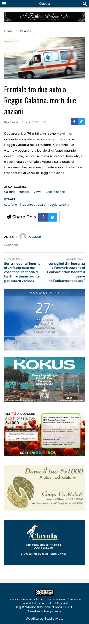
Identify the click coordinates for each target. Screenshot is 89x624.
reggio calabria (58, 204)
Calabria (9, 192)
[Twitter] (81, 121)
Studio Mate (54, 619)
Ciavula (44, 4)
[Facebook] (74, 121)
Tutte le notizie (55, 192)
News (37, 192)
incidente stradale (32, 204)
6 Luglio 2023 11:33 (34, 122)
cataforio (10, 204)
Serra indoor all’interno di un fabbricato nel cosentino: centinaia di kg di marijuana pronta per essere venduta (22, 272)
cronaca (24, 192)
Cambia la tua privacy (44, 611)
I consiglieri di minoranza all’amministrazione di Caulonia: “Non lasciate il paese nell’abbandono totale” (66, 272)
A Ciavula (12, 122)
